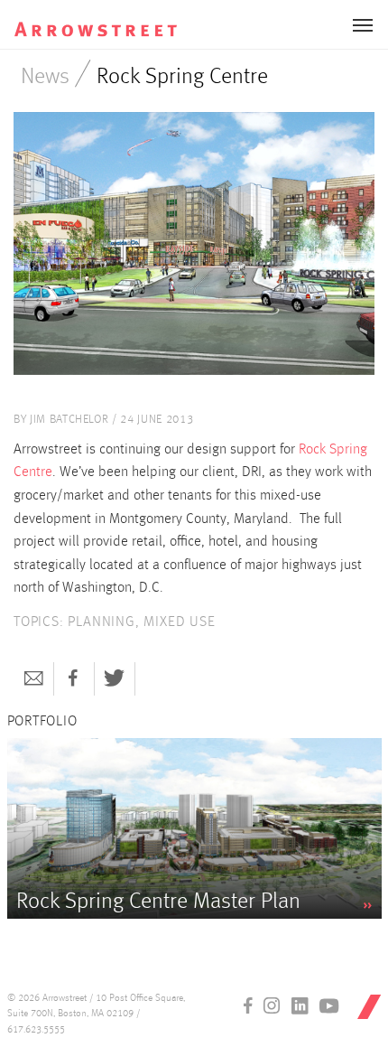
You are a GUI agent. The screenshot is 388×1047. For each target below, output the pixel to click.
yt (329, 1005)
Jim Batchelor (69, 419)
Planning (101, 622)
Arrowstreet (111, 19)
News (45, 77)
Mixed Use (179, 622)
